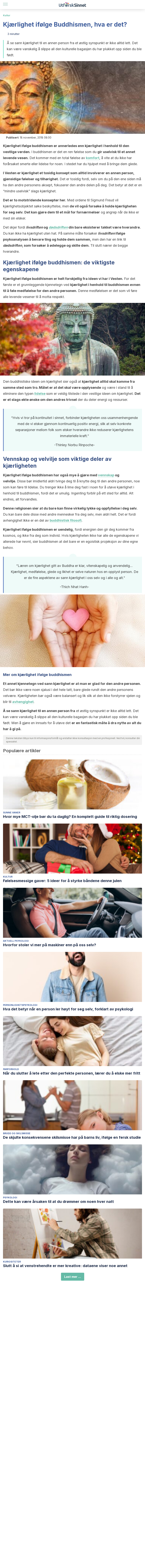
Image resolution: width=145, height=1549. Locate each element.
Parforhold (11, 1069)
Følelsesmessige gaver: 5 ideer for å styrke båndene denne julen (62, 880)
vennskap (106, 475)
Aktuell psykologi (16, 940)
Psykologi (10, 1197)
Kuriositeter (12, 1261)
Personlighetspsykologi (20, 1005)
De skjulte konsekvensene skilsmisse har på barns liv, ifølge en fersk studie (72, 1137)
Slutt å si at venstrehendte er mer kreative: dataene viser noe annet (65, 1265)
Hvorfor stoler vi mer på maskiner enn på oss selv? (49, 945)
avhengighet (23, 702)
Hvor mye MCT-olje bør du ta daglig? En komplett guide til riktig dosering (70, 816)
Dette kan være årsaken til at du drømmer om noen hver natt (58, 1201)
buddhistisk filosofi (66, 520)
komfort (92, 158)
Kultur (6, 15)
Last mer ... (72, 1277)
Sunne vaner (11, 812)
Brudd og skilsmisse (16, 1133)
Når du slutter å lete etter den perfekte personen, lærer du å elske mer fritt (71, 1073)
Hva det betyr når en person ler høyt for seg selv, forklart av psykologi (68, 1009)
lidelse (40, 394)
